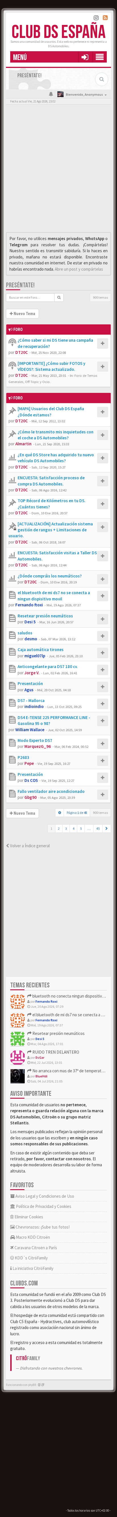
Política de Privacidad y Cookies (43, 1206)
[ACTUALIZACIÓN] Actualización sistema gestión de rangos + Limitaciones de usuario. (51, 530)
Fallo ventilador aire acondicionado (51, 791)
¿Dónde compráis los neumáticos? (50, 576)
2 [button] (59, 828)
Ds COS (31, 780)
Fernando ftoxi (29, 604)
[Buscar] (59, 297)
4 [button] (73, 828)
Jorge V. (31, 672)
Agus (29, 689)
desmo (30, 638)
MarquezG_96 (37, 746)
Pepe (29, 763)
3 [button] (66, 828)
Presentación (30, 683)
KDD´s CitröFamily (31, 1258)
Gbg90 (30, 797)
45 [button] (98, 828)
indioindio (34, 706)
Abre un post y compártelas (79, 269)
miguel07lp (34, 655)
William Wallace (29, 729)
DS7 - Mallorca (31, 700)
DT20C (21, 352)
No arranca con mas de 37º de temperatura (69, 1070)
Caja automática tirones (41, 649)
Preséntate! (20, 285)
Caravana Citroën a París (35, 1247)
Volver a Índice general (29, 845)
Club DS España (59, 32)
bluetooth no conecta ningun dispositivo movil (73, 996)
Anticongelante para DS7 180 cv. (48, 666)
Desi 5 (30, 621)
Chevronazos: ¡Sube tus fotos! (42, 1227)
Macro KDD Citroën (32, 1237)
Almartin (23, 443)
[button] (84, 57)
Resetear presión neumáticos (45, 616)
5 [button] (81, 828)
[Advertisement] (58, 170)
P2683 (23, 757)
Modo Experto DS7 (35, 740)
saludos (25, 633)
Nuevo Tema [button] (24, 313)
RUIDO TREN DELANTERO (55, 1052)
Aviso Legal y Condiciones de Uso (44, 1196)
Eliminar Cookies (28, 1216)
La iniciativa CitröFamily (32, 1268)
